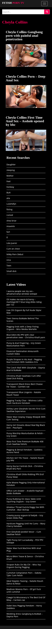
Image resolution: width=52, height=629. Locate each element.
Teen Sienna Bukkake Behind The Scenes (22, 319)
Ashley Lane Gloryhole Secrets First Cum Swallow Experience (25, 410)
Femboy (10, 187)
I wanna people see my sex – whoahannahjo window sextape (21, 292)
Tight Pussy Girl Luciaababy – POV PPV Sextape (24, 541)
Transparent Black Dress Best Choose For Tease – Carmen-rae (24, 385)
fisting (9, 209)
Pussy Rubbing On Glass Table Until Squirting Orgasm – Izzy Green (23, 500)
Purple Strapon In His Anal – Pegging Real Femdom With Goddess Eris (24, 360)
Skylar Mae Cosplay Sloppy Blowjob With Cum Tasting (25, 418)
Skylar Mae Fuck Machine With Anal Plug (23, 549)
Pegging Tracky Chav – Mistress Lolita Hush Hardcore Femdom (24, 401)
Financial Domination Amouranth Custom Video (22, 352)
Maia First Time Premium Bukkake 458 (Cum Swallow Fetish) (24, 442)
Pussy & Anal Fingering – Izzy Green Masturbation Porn (23, 344)
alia (8, 198)
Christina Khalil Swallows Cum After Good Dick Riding (23, 377)
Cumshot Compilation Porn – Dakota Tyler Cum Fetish (23, 574)
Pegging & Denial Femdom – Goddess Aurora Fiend (24, 451)
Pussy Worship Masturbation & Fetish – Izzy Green (25, 434)
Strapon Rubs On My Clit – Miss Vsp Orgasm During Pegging (23, 566)
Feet (8, 181)
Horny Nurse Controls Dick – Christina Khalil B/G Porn (24, 467)
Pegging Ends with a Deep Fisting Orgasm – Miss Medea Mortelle (22, 328)
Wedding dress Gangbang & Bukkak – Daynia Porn (24, 615)
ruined (9, 215)
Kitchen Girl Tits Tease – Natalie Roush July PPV (25, 459)
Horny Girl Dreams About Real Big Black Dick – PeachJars (25, 426)
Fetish (13, 2)
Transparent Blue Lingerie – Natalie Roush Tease (23, 393)
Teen (8, 265)
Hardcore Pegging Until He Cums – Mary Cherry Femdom (25, 525)
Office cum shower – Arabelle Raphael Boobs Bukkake (24, 492)
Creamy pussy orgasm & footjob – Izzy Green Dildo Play (24, 516)
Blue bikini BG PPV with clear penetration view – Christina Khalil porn (25, 336)
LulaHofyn (11, 203)
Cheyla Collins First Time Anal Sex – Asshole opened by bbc (25, 121)
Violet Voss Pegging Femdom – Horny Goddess (24, 607)
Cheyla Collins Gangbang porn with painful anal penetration (24, 35)
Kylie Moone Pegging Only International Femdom (25, 483)
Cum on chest (13, 248)
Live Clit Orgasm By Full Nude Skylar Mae (23, 311)
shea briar (11, 220)
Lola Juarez (11, 243)
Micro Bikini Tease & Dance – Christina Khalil (25, 557)
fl (7, 237)
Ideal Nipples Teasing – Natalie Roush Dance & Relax (24, 582)
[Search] (47, 11)
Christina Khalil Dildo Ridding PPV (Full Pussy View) (25, 475)
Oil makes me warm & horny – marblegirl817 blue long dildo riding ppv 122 (24, 302)
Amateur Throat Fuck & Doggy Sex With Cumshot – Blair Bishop (25, 508)
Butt (8, 192)
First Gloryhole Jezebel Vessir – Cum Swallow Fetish (23, 533)
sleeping (10, 170)
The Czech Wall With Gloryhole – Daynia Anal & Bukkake (25, 369)
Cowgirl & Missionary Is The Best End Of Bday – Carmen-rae (25, 598)
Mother (10, 175)
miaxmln (10, 226)
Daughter (11, 164)
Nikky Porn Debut (14, 254)
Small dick (11, 271)
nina (8, 260)
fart (8, 231)
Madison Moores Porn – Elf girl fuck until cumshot (23, 590)
